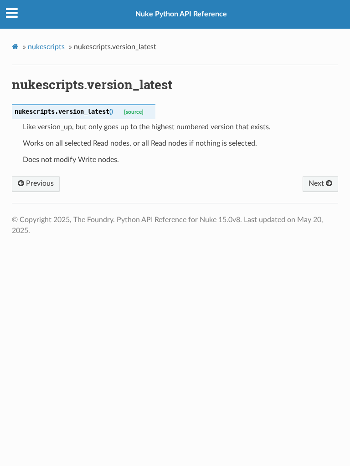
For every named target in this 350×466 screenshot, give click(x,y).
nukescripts (46, 47)
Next (317, 183)
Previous (39, 183)
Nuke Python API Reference (181, 14)
